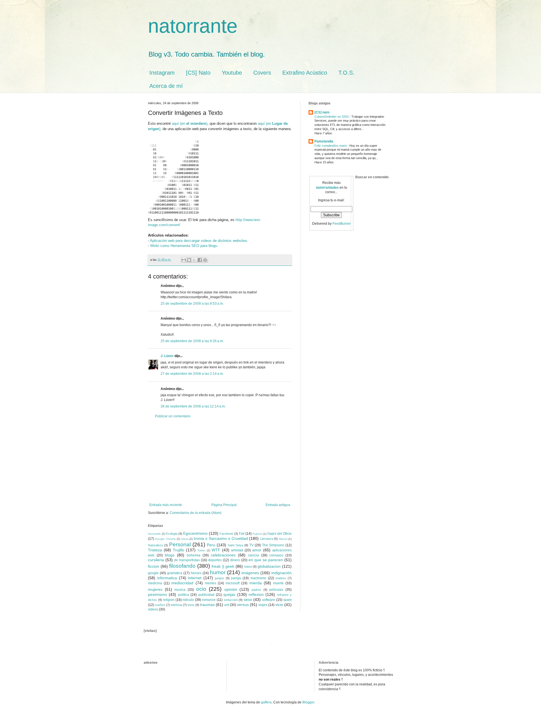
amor (256, 550)
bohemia (193, 555)
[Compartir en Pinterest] (205, 260)
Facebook (226, 533)
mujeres (155, 589)
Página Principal (224, 505)
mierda (255, 583)
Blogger (308, 702)
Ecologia (172, 533)
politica (183, 595)
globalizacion (269, 566)
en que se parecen (266, 560)
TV (251, 545)
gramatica (174, 573)
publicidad (206, 595)
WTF (216, 550)
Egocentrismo (195, 533)
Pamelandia (323, 141)
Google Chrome (165, 538)
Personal (180, 544)
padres (256, 589)
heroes (196, 573)
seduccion (231, 599)
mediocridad (182, 583)
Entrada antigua (278, 505)
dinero (235, 560)
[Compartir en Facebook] (200, 260)
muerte (278, 583)
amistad (237, 550)
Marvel (283, 538)
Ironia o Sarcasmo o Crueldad (221, 538)
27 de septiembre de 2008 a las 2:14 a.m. (192, 374)
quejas (229, 594)
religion (168, 600)
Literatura (266, 538)
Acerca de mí (166, 86)
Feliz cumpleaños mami (330, 145)
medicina (155, 583)
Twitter (201, 550)
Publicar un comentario (172, 416)
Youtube (232, 73)
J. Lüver (167, 356)
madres (281, 578)
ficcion (153, 566)
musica (179, 590)
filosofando (182, 566)
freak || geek (223, 566)
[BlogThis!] (189, 260)
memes (210, 583)
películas (276, 590)
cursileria (156, 560)
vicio (279, 604)
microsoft (233, 583)
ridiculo (188, 600)
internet (194, 578)
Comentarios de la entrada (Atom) (195, 513)
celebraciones (223, 555)
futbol (248, 566)
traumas (207, 604)
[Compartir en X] (194, 260)
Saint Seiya (235, 545)
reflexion (256, 594)
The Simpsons (273, 545)
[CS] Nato (198, 73)
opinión (230, 589)
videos (153, 609)
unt (226, 605)
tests (191, 605)
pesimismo (157, 594)
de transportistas (187, 560)
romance (209, 600)
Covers (262, 73)
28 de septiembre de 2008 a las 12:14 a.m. (193, 406)
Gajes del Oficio (279, 534)
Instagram (162, 73)
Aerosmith (154, 533)
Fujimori (257, 533)
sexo (248, 599)
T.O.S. (346, 73)
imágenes (250, 573)
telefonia (176, 605)
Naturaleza (155, 545)
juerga (236, 578)
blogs (169, 555)
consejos (276, 555)
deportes (215, 560)
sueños (160, 605)
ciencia (253, 555)
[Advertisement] (220, 460)
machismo (258, 578)
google (153, 573)
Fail (242, 534)
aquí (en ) (189, 123)
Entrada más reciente (165, 505)
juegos (219, 578)
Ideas (185, 538)
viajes (262, 605)
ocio (201, 589)
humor (217, 572)
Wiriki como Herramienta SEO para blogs (183, 246)
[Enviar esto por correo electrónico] (184, 260)
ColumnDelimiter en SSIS (331, 116)
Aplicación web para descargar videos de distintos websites (198, 241)
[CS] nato (321, 112)
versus (243, 604)
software (268, 600)
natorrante (193, 26)
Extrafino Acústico (304, 73)
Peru (211, 545)
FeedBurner (341, 224)
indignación (281, 573)
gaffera (266, 702)
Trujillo (178, 550)
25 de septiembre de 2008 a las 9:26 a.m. (192, 341)
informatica (167, 578)
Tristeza (155, 550)
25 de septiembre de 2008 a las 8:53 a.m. (192, 304)
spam (287, 600)
